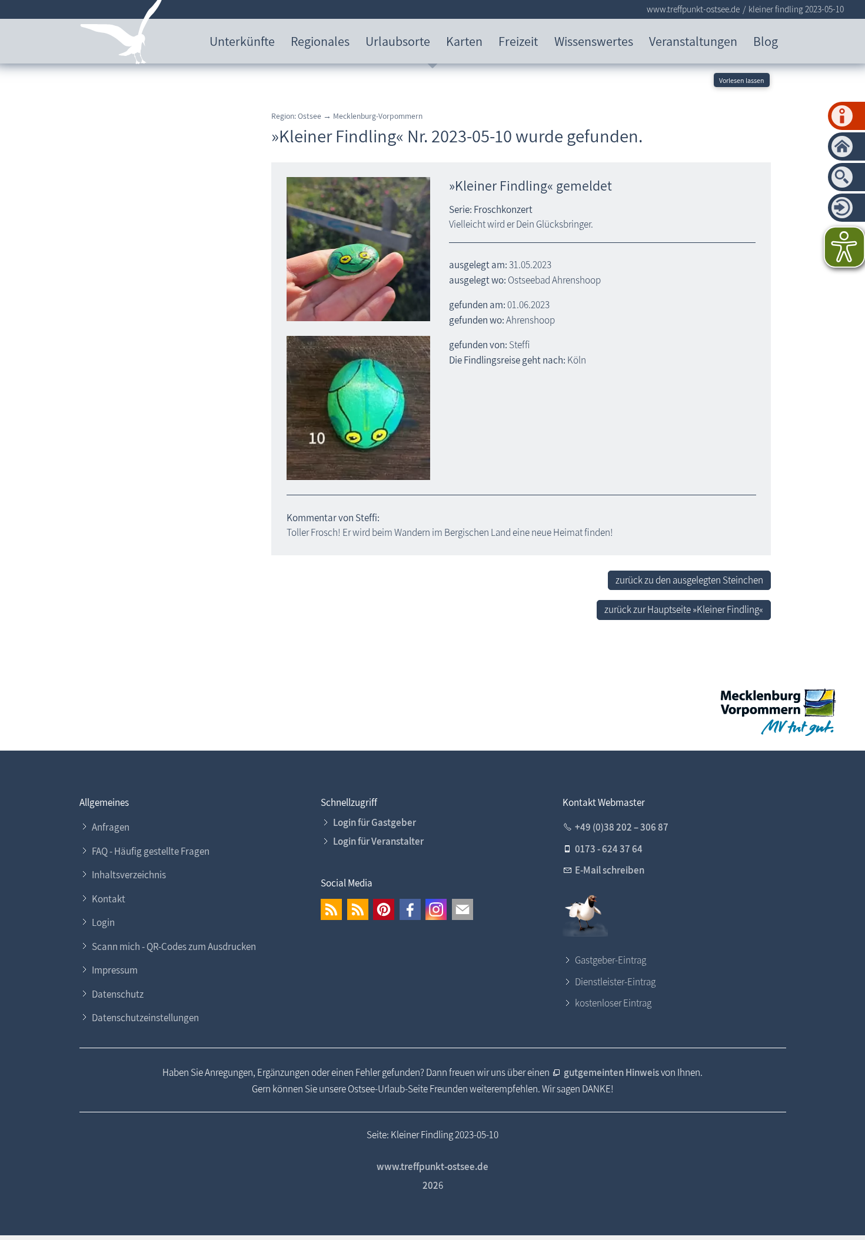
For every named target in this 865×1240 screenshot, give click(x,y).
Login (103, 922)
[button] (331, 909)
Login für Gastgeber (374, 822)
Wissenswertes (593, 40)
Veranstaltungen (693, 40)
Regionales (320, 40)
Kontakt (108, 898)
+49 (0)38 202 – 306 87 (621, 827)
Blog (765, 40)
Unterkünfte (242, 40)
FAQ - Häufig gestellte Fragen (150, 851)
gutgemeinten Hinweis (612, 1072)
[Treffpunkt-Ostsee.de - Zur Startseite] (121, 34)
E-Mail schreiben (609, 870)
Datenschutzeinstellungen (145, 1017)
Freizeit (518, 40)
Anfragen (110, 827)
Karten (464, 40)
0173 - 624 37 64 (609, 848)
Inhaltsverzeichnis (129, 874)
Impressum (115, 970)
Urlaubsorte (397, 40)
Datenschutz (118, 994)
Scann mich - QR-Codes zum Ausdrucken (174, 946)
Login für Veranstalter (378, 841)
